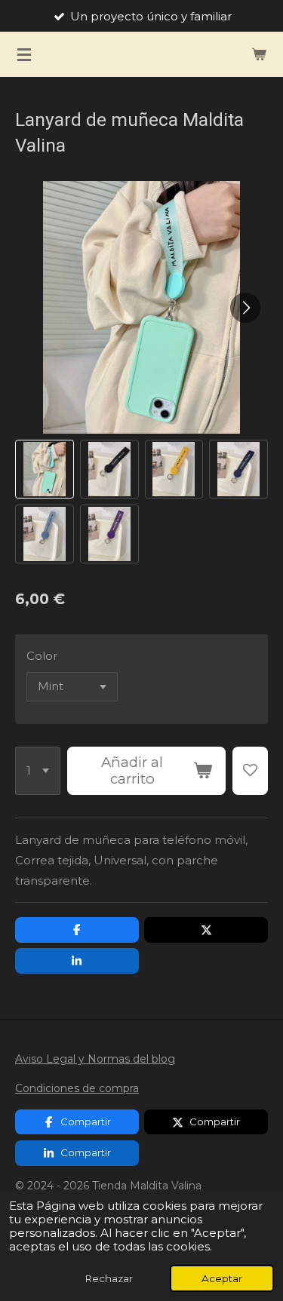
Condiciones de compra (77, 1088)
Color (41, 656)
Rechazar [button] (109, 1278)
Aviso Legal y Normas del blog (95, 1059)
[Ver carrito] (258, 54)
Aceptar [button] (221, 1278)
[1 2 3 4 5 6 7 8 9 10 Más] (37, 771)
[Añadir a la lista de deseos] (250, 771)
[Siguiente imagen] (245, 308)
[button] (44, 469)
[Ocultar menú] (24, 54)
